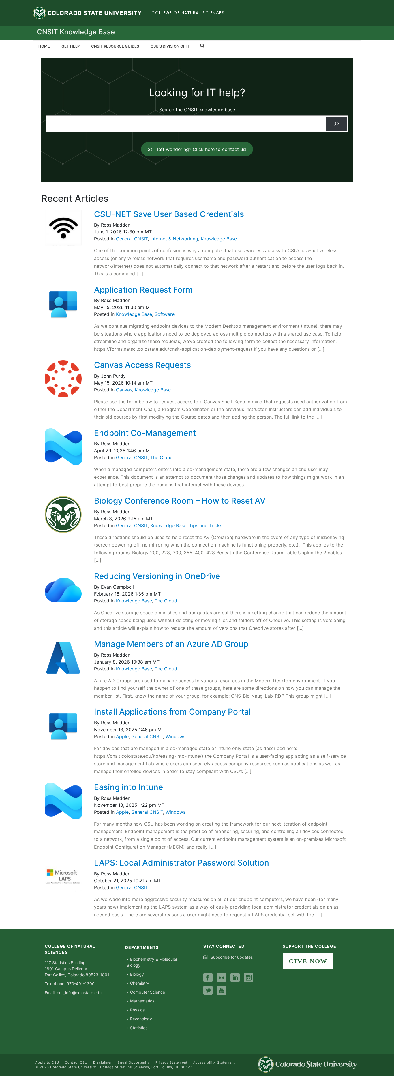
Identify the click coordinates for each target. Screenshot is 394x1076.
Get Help (70, 46)
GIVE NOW (308, 961)
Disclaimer (102, 1062)
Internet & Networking (174, 239)
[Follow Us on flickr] (221, 978)
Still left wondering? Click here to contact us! (197, 149)
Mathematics (142, 1000)
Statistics (138, 1027)
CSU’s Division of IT (170, 46)
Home (44, 46)
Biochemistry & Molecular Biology (152, 962)
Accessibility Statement (214, 1062)
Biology (137, 974)
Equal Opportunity (134, 1062)
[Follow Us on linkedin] (235, 978)
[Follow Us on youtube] (221, 991)
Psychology (141, 1018)
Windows (175, 736)
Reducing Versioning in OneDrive (157, 576)
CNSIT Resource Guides (115, 46)
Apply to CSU (47, 1062)
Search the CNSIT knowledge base (197, 109)
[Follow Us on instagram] (248, 978)
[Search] (336, 124)
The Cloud (161, 457)
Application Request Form (143, 290)
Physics (137, 1009)
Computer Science (147, 992)
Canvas (124, 390)
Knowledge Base (219, 239)
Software (165, 314)
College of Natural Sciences (188, 13)
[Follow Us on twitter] (208, 991)
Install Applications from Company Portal (172, 712)
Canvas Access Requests (142, 365)
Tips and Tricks (205, 525)
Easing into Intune (128, 787)
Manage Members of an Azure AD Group (171, 644)
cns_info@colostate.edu (79, 992)
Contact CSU (76, 1062)
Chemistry (139, 983)
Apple (122, 736)
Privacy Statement (171, 1062)
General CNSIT (132, 239)
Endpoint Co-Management (145, 433)
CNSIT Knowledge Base (76, 32)
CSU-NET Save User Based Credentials (169, 214)
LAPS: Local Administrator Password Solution (181, 863)
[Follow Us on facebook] (208, 978)
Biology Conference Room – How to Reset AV (180, 501)
